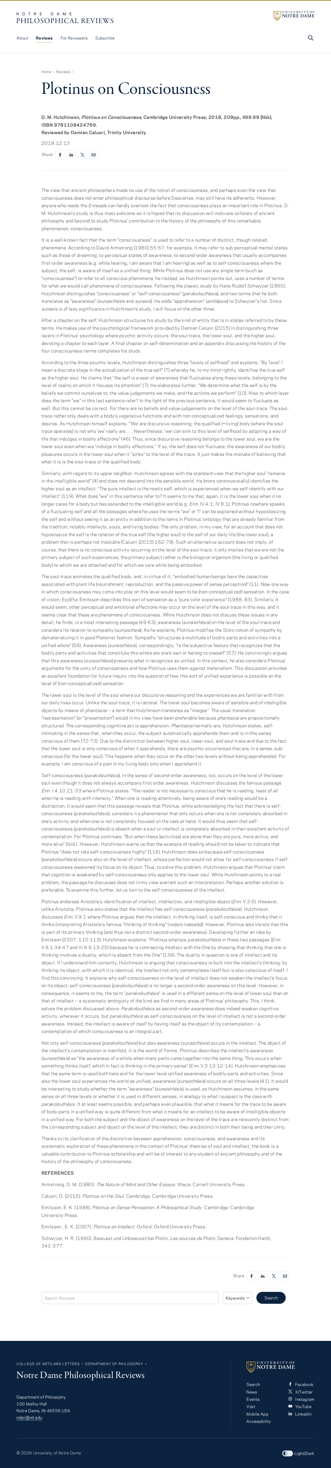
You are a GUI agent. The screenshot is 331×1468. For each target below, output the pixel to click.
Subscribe (104, 38)
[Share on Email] (93, 154)
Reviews (44, 38)
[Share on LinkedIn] (71, 154)
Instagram (304, 1399)
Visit (250, 1406)
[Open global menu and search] (310, 38)
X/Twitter (303, 1391)
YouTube (302, 1406)
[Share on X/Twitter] (82, 154)
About (22, 38)
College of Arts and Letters (48, 1363)
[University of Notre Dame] (294, 16)
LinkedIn (302, 1414)
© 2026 (24, 1452)
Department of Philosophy (114, 1363)
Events (252, 1399)
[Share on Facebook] (60, 154)
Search (271, 1297)
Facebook (304, 1384)
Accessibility (258, 1421)
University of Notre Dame (57, 1452)
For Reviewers (74, 38)
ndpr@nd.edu (29, 1417)
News (251, 1391)
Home (46, 71)
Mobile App (257, 1414)
